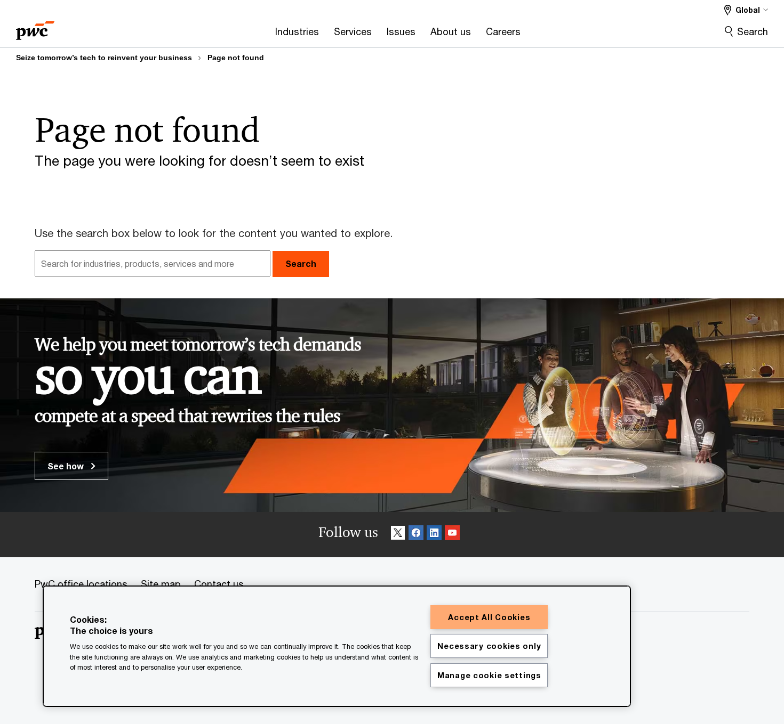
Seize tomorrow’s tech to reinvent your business (104, 57)
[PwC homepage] (35, 27)
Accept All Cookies (489, 617)
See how (66, 466)
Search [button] (300, 263)
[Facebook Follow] (416, 534)
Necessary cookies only (489, 645)
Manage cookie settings (489, 675)
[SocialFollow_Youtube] (452, 534)
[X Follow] (397, 534)
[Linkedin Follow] (434, 534)
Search (752, 31)
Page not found (235, 57)
